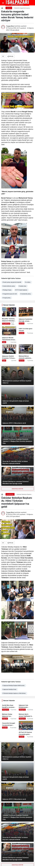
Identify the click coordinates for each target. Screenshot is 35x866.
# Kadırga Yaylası (7, 290)
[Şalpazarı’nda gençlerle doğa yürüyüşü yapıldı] (17, 395)
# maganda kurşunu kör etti (10, 294)
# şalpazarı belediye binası (9, 689)
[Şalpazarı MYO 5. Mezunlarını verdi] (17, 415)
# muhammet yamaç (25, 294)
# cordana (27, 282)
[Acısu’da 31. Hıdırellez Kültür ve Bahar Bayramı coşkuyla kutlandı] (17, 456)
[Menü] (3, 3)
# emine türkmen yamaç (9, 286)
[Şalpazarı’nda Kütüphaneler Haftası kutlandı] (26, 707)
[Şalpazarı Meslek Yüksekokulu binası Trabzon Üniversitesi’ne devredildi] (9, 334)
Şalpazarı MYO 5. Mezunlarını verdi (14, 423)
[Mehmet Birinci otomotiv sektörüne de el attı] (26, 352)
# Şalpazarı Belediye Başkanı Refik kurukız (13, 685)
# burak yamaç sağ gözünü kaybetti (12, 282)
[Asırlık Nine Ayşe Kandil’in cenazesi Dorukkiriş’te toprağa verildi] (9, 707)
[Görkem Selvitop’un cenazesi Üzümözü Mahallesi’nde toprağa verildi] (17, 476)
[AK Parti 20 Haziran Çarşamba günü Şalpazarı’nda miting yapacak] (26, 729)
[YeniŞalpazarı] (17, 3)
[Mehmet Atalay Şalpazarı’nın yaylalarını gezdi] (9, 716)
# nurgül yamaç (6, 297)
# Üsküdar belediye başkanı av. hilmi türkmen (14, 693)
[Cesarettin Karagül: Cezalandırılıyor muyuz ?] (9, 729)
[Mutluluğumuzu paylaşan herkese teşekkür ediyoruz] (17, 375)
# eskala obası (22, 286)
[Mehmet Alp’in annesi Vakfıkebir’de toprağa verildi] (26, 716)
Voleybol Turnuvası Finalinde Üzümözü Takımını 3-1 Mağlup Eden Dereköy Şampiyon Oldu (17, 441)
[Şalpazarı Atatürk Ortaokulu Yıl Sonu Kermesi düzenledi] (9, 352)
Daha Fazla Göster (17, 488)
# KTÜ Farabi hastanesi (21, 290)
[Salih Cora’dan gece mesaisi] (26, 334)
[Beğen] (3, 56)
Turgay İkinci (10, 26)
